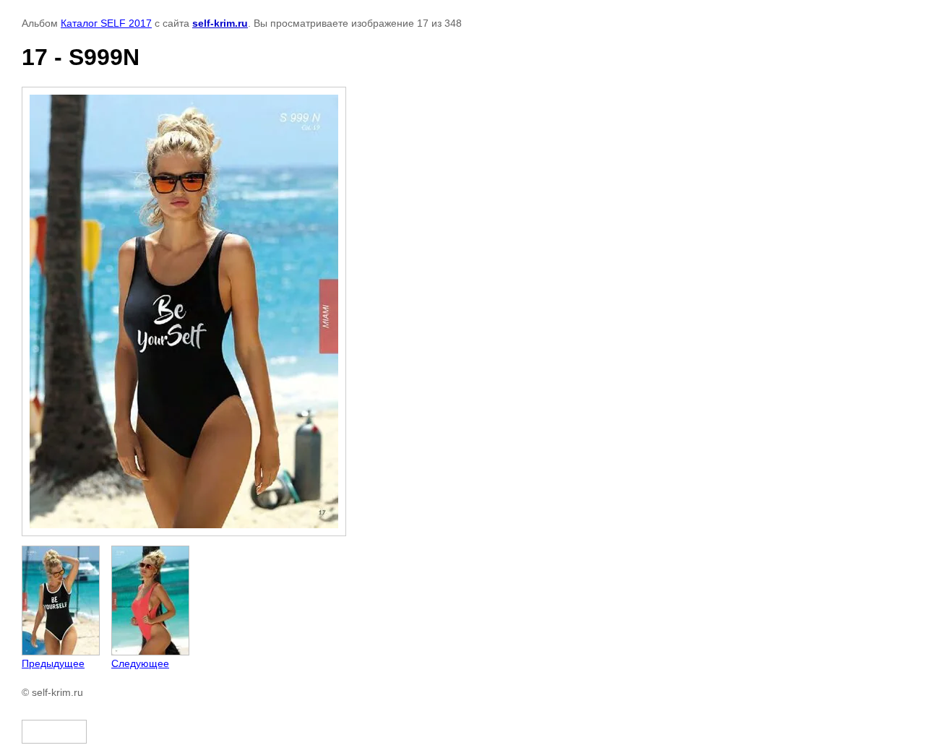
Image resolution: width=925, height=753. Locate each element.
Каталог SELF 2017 (106, 23)
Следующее (140, 663)
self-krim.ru (220, 23)
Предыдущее (53, 663)
